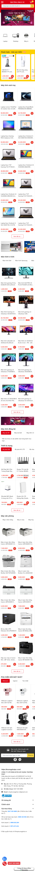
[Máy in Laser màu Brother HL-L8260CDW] (26, 560)
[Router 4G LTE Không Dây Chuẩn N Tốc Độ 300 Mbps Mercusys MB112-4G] (23, 487)
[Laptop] (5, 35)
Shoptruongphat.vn (21, 831)
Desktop (15, 41)
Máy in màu (20, 520)
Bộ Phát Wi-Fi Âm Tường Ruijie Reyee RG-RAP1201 (7, 471)
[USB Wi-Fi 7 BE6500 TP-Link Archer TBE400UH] (8, 61)
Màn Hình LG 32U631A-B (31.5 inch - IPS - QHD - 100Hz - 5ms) (25, 342)
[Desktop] (16, 35)
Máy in (26, 41)
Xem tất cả (17, 236)
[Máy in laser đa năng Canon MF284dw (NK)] (26, 618)
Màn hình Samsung (21, 260)
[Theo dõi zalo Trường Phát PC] (19, 759)
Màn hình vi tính (7, 257)
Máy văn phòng (7, 516)
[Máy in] (26, 35)
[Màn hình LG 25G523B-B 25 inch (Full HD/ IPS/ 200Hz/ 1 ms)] (9, 388)
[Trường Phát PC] (17, 2)
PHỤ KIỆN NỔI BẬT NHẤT (11, 677)
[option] (17, 18)
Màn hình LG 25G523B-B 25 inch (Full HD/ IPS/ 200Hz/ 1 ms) (9, 400)
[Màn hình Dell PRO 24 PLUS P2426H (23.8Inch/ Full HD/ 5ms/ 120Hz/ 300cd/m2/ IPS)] (26, 272)
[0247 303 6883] (4, 863)
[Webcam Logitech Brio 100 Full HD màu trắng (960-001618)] (23, 692)
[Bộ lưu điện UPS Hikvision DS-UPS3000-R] (9, 618)
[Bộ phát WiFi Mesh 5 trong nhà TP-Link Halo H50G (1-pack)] (7, 487)
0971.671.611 (14, 826)
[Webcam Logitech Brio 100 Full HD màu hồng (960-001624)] (7, 692)
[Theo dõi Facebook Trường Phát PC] (15, 759)
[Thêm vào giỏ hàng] (12, 76)
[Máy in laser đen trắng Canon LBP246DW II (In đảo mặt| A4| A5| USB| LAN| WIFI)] (26, 532)
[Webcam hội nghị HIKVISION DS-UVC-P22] (23, 719)
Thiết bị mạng (6, 446)
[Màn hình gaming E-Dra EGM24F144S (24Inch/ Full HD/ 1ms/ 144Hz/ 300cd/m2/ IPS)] (9, 272)
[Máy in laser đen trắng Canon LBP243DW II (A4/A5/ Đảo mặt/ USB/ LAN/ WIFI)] (9, 589)
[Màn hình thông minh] (11, 246)
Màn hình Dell (7, 260)
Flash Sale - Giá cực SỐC (11, 52)
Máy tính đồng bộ (8, 429)
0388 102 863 (22, 817)
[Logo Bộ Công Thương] (6, 795)
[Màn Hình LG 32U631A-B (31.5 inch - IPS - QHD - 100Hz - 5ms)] (26, 330)
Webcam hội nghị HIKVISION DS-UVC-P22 (22, 729)
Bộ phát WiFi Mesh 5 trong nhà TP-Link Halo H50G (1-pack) (7, 498)
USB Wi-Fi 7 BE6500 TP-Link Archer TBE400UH (7, 71)
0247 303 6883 (18, 789)
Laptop (5, 41)
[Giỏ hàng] (31, 2)
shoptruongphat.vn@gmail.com (18, 792)
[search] (32, 6)
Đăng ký (30, 755)
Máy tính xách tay (8, 85)
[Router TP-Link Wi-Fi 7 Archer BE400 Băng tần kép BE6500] (23, 460)
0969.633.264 (14, 822)
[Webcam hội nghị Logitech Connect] (7, 719)
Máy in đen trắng (8, 520)
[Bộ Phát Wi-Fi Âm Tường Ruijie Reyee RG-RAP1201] (7, 460)
